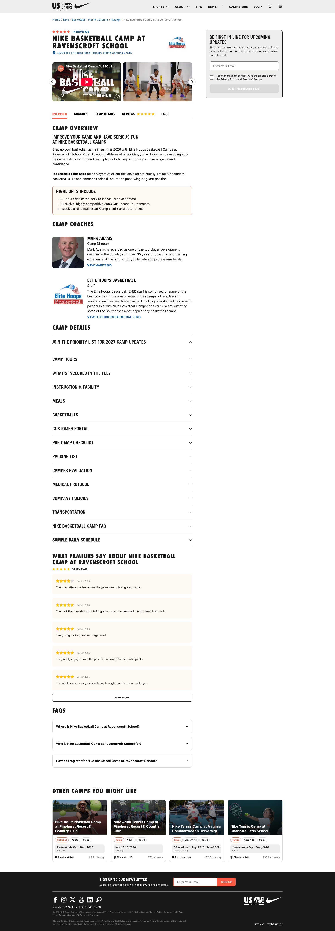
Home (56, 20)
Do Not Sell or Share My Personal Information (78, 915)
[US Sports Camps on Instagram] (64, 900)
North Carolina (98, 20)
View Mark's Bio (99, 265)
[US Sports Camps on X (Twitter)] (72, 900)
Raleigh (116, 20)
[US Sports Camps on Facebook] (55, 900)
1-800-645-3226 (90, 907)
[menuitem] (161, 6)
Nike (66, 20)
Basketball (78, 20)
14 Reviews (80, 31)
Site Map (259, 924)
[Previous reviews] (52, 82)
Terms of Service (252, 79)
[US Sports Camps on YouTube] (81, 900)
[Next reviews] (192, 82)
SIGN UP (226, 882)
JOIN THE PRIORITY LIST (244, 88)
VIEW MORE (122, 697)
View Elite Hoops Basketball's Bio (114, 317)
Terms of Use (275, 924)
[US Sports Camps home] (71, 7)
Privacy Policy (229, 79)
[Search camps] (99, 900)
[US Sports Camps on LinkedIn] (90, 900)
